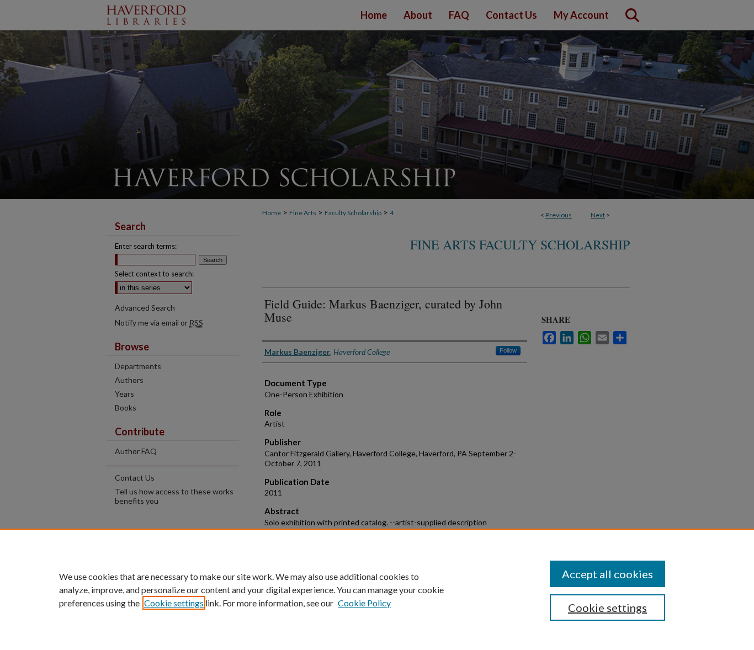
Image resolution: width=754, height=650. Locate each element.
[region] (377, 589)
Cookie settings (174, 603)
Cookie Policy (364, 603)
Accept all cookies (607, 573)
